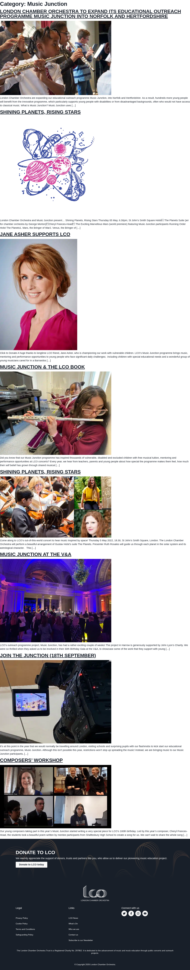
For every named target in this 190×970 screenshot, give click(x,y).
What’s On (73, 923)
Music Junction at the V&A (35, 554)
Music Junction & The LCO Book (42, 367)
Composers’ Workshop (31, 760)
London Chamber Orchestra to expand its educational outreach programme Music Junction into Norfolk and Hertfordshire (90, 14)
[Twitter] (124, 913)
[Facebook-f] (131, 913)
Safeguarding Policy (24, 935)
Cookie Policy (22, 923)
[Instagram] (138, 913)
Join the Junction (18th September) (48, 655)
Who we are (74, 929)
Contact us (73, 935)
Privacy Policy (22, 918)
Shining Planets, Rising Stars (40, 112)
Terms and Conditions (25, 929)
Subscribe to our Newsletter (81, 940)
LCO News (73, 918)
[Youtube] (145, 913)
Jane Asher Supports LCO (35, 234)
